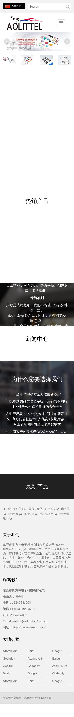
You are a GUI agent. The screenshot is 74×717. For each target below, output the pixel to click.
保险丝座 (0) (31, 513)
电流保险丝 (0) (48, 513)
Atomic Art (10, 651)
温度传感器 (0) (37, 508)
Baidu (31, 651)
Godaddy (9, 658)
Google (57, 651)
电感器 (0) (53, 508)
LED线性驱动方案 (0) (15, 508)
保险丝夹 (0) (15, 513)
